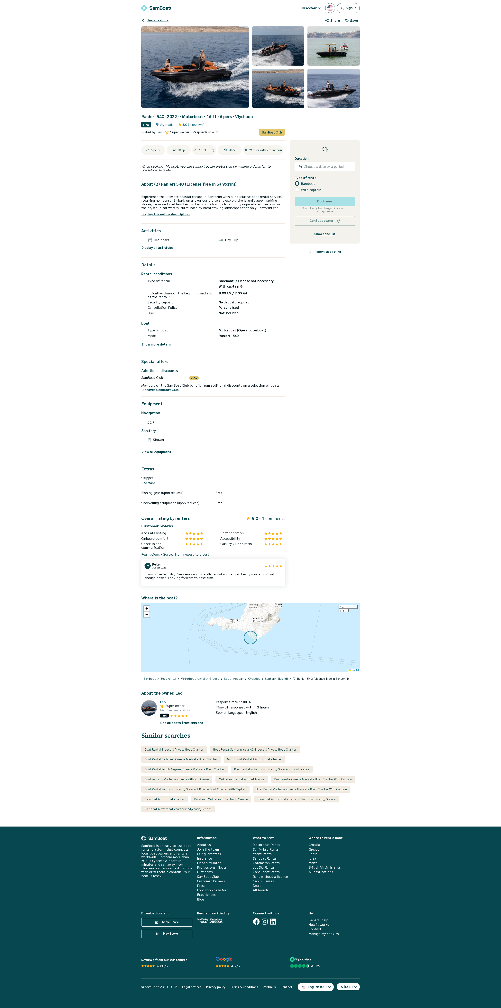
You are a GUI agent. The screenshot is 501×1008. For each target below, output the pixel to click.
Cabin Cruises (263, 881)
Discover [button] (309, 7)
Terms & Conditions (244, 987)
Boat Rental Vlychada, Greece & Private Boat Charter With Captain (301, 789)
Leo (160, 132)
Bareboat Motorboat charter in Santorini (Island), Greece (297, 799)
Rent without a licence (270, 876)
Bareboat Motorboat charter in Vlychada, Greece (178, 809)
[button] (147, 609)
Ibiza (312, 858)
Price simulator (209, 863)
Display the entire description (165, 214)
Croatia (314, 844)
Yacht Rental (263, 854)
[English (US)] (330, 8)
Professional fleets (212, 867)
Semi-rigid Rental (266, 849)
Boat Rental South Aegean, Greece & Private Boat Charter (184, 769)
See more (148, 483)
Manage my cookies (324, 934)
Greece (314, 849)
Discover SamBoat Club (160, 390)
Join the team (208, 849)
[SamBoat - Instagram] (264, 921)
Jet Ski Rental (264, 867)
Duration (302, 158)
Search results (158, 20)
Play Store (170, 933)
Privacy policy (215, 987)
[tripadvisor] (301, 959)
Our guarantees (209, 854)
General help (318, 920)
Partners (269, 987)
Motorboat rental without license (242, 779)
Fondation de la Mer (212, 890)
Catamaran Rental (267, 863)
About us (204, 844)
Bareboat (308, 183)
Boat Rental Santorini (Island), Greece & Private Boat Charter (254, 749)
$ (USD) (347, 986)
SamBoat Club (272, 132)
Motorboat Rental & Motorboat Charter (254, 759)
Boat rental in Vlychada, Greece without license (177, 779)
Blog (200, 899)
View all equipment (156, 452)
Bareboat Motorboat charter (165, 799)
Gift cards (205, 872)
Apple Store (170, 922)
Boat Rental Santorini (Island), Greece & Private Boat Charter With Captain (195, 789)
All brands (260, 890)
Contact (315, 929)
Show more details (156, 344)
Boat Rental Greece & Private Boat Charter (174, 749)
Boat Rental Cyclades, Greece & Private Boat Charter (181, 759)
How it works (319, 924)
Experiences (206, 894)
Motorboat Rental (267, 844)
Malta (313, 863)
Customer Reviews (211, 881)
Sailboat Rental (265, 858)
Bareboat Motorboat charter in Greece (221, 799)
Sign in (350, 7)
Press (201, 885)
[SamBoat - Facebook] (256, 921)
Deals (257, 885)
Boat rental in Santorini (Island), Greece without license (271, 769)
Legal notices (191, 987)
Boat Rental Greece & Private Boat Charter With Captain (313, 779)
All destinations (321, 872)
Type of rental (306, 178)
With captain (311, 190)
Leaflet (355, 670)
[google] (224, 959)
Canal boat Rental (267, 872)
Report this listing (327, 252)
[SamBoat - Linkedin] (273, 921)
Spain (313, 854)
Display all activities (157, 247)
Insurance (204, 858)
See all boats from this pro (181, 723)
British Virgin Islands (325, 867)
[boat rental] (156, 8)
